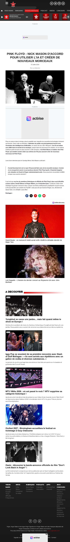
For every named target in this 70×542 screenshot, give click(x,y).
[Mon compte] (63, 3)
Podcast (44, 10)
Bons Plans (30, 487)
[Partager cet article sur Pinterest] (35, 196)
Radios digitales (31, 10)
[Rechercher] (59, 3)
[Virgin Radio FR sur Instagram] (35, 521)
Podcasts (39, 487)
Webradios (39, 489)
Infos (17, 487)
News (18, 489)
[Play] (2, 17)
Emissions (19, 10)
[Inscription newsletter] (55, 3)
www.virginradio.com (53, 530)
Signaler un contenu (20, 537)
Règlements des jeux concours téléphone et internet (61, 512)
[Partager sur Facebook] (26, 196)
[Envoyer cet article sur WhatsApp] (39, 196)
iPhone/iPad (51, 487)
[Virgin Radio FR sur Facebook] (30, 521)
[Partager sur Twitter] (31, 196)
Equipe (8, 492)
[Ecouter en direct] (51, 3)
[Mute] (27, 17)
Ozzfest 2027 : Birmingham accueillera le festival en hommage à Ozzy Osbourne (31, 429)
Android (49, 489)
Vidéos (52, 10)
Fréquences (10, 498)
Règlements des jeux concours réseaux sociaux (61, 494)
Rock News (9, 10)
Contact (8, 489)
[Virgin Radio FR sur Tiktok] (39, 521)
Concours (61, 10)
